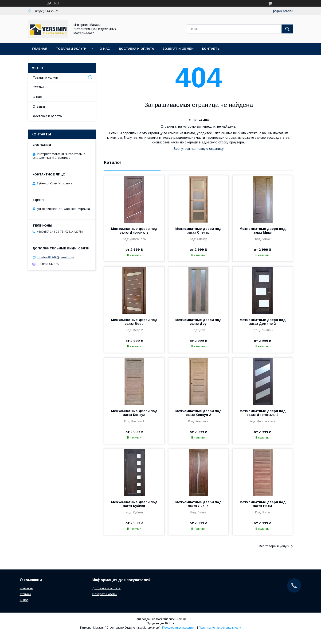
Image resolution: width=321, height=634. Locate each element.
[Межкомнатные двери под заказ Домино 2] (263, 290)
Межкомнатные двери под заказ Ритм (262, 504)
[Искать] (287, 28)
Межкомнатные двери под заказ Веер (134, 321)
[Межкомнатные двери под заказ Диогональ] (134, 199)
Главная (39, 48)
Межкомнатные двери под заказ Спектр (198, 230)
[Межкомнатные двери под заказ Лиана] (198, 472)
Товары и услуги (71, 48)
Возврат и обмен (178, 48)
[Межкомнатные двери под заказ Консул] (134, 381)
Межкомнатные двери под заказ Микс (262, 230)
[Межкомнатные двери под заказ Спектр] (198, 199)
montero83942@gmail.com (55, 257)
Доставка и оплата (136, 48)
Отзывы (39, 106)
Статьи (38, 87)
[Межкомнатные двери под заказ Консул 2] (198, 381)
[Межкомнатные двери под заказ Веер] (134, 290)
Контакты (211, 48)
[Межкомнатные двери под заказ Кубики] (134, 472)
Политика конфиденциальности (220, 627)
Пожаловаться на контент (179, 627)
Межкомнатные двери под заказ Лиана (198, 504)
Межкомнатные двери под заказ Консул (134, 413)
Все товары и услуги (274, 546)
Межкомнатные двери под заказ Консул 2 (198, 413)
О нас (105, 48)
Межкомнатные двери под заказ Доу (198, 321)
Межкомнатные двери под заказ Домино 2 (262, 321)
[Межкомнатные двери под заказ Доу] (198, 290)
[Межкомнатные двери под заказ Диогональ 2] (263, 381)
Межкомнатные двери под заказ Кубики (134, 504)
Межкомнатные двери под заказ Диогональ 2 (262, 413)
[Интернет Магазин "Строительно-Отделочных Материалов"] (48, 36)
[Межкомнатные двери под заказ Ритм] (263, 472)
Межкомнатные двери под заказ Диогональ (134, 230)
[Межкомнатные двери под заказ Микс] (263, 199)
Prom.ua (181, 619)
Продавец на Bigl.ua (160, 623)
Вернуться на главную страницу (199, 148)
